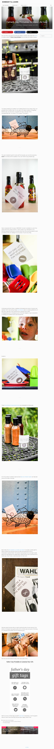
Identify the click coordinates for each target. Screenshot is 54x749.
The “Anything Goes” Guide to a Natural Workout (12, 721)
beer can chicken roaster (26, 476)
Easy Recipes (6, 5)
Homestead (14, 5)
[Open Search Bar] (50, 5)
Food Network (20, 309)
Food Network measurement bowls (12, 405)
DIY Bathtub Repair (6, 722)
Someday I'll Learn (10, 2)
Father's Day (5, 720)
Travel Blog (23, 5)
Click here (21, 715)
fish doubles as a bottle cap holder (16, 549)
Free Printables (11, 720)
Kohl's (36, 35)
